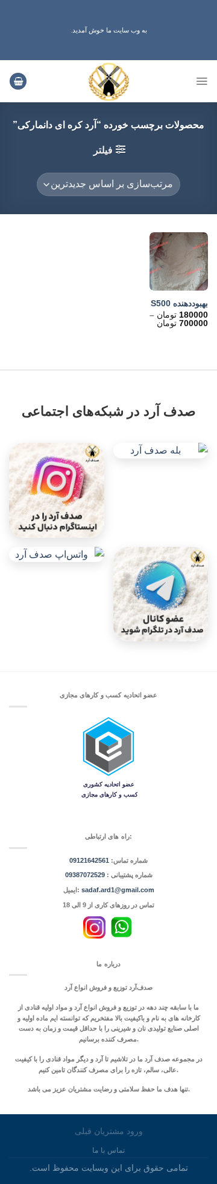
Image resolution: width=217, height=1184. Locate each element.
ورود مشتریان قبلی (109, 1131)
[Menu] (201, 81)
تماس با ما (108, 1150)
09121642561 (89, 860)
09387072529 (86, 874)
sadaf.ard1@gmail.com (117, 889)
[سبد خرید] (18, 81)
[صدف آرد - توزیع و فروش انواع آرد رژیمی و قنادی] (109, 81)
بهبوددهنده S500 (179, 303)
